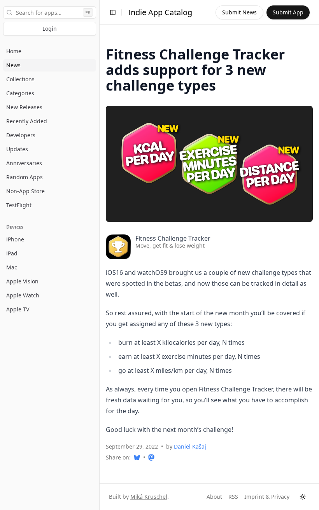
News (13, 65)
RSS (233, 496)
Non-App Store (25, 191)
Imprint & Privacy (266, 496)
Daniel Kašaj (190, 446)
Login (49, 28)
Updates (17, 149)
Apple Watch (22, 295)
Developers (20, 135)
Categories (20, 93)
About (214, 496)
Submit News (239, 12)
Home (13, 51)
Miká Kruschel (148, 496)
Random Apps (24, 177)
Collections (20, 79)
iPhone (15, 239)
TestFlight (19, 205)
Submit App (288, 12)
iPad (12, 253)
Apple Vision (22, 281)
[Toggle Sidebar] (99, 255)
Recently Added (26, 121)
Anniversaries (24, 163)
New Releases (24, 107)
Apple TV (17, 309)
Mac (11, 267)
